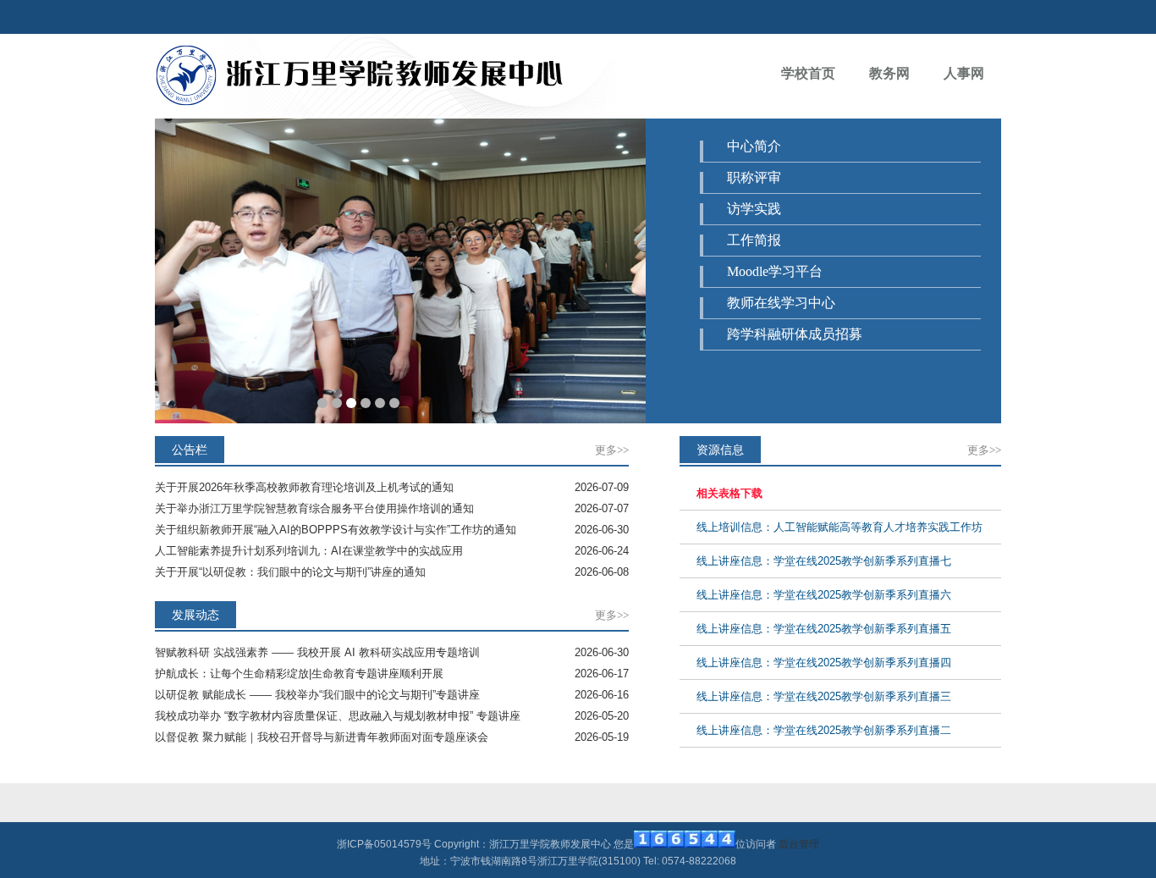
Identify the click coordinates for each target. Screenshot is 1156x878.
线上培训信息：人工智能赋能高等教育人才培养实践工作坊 (839, 527)
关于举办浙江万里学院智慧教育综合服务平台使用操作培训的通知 (314, 508)
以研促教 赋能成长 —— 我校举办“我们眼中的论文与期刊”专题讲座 (317, 694)
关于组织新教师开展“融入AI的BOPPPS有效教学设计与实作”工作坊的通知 (335, 529)
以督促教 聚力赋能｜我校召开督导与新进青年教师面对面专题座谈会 (321, 737)
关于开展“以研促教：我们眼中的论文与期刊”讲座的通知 (290, 572)
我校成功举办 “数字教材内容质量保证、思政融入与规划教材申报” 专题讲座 (337, 716)
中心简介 (754, 146)
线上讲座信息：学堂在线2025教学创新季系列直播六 (823, 594)
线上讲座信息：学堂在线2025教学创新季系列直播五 (823, 628)
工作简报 (754, 240)
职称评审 (754, 177)
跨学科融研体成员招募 (794, 334)
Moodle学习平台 (775, 271)
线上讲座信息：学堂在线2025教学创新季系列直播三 (823, 696)
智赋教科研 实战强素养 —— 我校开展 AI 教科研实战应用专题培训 (317, 652)
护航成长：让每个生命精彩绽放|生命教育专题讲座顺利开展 (299, 673)
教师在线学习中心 (781, 302)
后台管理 (799, 844)
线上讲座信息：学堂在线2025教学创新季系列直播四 (823, 662)
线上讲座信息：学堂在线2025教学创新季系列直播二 (823, 730)
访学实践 (754, 209)
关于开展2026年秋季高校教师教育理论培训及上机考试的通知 (304, 487)
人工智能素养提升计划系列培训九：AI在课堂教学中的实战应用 (309, 550)
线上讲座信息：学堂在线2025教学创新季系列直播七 (823, 561)
